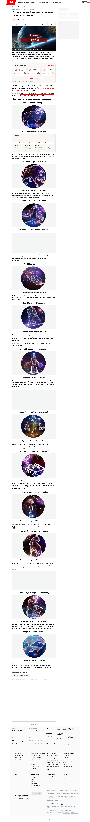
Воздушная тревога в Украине (38, 761)
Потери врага (34, 768)
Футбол (65, 778)
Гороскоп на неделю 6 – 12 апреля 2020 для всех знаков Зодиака (32, 344)
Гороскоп (20, 6)
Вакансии (70, 734)
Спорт (65, 774)
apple (58, 812)
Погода (16, 764)
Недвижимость (51, 774)
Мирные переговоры (36, 759)
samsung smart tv (74, 812)
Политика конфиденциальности (61, 729)
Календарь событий (52, 2)
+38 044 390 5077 (33, 730)
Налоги (65, 764)
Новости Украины (19, 757)
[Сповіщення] (78, 3)
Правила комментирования (61, 746)
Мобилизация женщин (52, 760)
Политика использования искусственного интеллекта (60, 733)
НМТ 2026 (33, 781)
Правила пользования (50, 743)
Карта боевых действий (36, 757)
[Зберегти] (51, 24)
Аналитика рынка (51, 776)
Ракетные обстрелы (35, 755)
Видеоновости (18, 761)
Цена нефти (66, 755)
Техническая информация (71, 729)
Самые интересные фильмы (21, 776)
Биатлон (65, 781)
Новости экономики (68, 753)
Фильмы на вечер (19, 779)
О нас (47, 728)
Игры (69, 744)
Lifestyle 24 (14, 6)
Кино (16, 774)
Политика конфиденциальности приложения (61, 737)
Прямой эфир (18, 759)
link (30, 740)
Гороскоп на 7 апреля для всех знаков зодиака (34, 6)
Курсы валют (66, 757)
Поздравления (41, 2)
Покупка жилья (50, 778)
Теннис (65, 779)
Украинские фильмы (19, 778)
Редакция (48, 730)
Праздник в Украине (29, 2)
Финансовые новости (68, 759)
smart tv (66, 812)
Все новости (18, 753)
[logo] (11, 3)
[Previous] (26, 78)
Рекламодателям (49, 741)
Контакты (70, 731)
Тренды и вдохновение (52, 779)
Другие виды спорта (68, 783)
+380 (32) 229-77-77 (55, 803)
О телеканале (49, 736)
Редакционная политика (49, 734)
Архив (69, 739)
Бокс (64, 776)
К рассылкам (37, 793)
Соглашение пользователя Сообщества (60, 742)
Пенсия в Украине (67, 766)
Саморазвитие (34, 783)
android (50, 812)
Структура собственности (71, 737)
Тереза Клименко (21, 19)
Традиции (20, 2)
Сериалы (17, 783)
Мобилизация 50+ (51, 758)
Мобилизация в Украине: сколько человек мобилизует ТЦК (54, 768)
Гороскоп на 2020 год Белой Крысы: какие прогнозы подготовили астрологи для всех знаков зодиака (33, 94)
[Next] (41, 78)
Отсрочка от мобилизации (53, 764)
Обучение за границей (36, 785)
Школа (32, 779)
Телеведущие (48, 738)
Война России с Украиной (38, 753)
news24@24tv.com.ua (17, 730)
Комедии (17, 781)
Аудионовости (18, 763)
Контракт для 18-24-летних (53, 762)
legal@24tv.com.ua (63, 804)
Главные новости (19, 755)
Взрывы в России (35, 766)
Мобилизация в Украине (54, 753)
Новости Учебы (35, 774)
